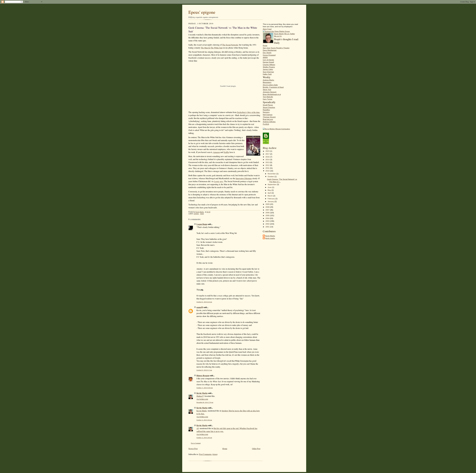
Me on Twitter (289, 34)
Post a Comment (196, 443)
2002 (268, 224)
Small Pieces (268, 105)
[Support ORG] (276, 31)
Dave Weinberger (270, 50)
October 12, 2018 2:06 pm (204, 420)
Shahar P (200, 396)
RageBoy (266, 110)
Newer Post (193, 448)
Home (224, 448)
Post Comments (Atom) (208, 454)
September (272, 184)
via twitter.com (202, 399)
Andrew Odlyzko (269, 122)
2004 (268, 218)
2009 (268, 204)
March (270, 196)
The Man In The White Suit (211, 47)
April (270, 193)
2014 (268, 160)
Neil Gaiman (267, 115)
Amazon (216, 152)
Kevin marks (270, 238)
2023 (268, 151)
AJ (197, 428)
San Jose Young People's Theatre (276, 48)
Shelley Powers (269, 67)
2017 (268, 154)
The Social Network (230, 44)
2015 (268, 157)
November (272, 174)
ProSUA (266, 124)
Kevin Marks (199, 212)
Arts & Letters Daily (270, 85)
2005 (268, 215)
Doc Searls (267, 53)
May (269, 190)
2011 (268, 168)
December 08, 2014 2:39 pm (204, 402)
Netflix (226, 152)
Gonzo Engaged (269, 55)
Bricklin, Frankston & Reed (273, 87)
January (271, 201)
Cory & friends (268, 60)
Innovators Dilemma (244, 178)
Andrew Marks (268, 80)
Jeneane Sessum (269, 92)
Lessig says (218, 181)
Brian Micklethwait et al (272, 94)
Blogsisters (267, 82)
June (270, 187)
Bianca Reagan (202, 375)
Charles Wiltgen (269, 65)
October (271, 177)
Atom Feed (267, 29)
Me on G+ (278, 36)
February (271, 199)
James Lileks (268, 69)
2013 (268, 162)
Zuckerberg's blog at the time (248, 112)
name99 (199, 307)
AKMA (265, 57)
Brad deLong (268, 119)
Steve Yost (267, 90)
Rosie (265, 46)
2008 (268, 207)
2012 (268, 165)
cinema (196, 214)
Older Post (256, 448)
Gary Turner (267, 99)
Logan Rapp (201, 224)
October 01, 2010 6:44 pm (204, 302)
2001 (268, 227)
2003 (268, 221)
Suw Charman (268, 72)
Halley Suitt (267, 74)
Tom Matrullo (268, 97)
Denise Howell (268, 62)
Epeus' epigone (201, 12)
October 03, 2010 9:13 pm (204, 370)
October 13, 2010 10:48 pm (204, 388)
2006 (268, 213)
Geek (202, 214)
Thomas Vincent (269, 117)
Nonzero (266, 112)
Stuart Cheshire (269, 107)
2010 (268, 171)
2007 (268, 210)
